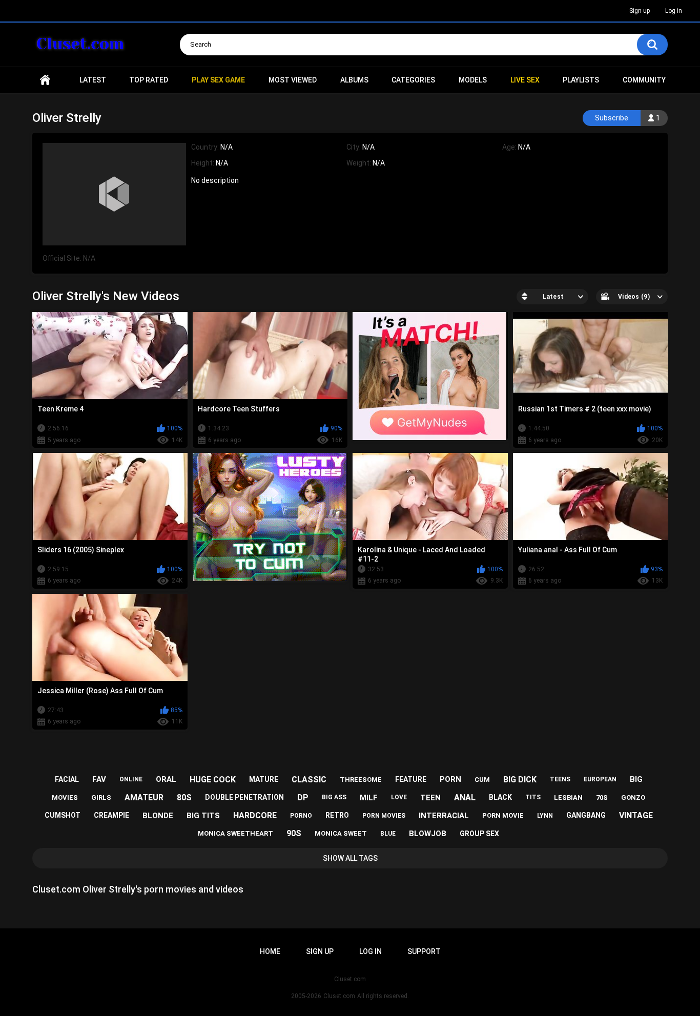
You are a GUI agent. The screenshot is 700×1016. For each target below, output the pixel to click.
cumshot (62, 815)
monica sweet (341, 833)
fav (99, 779)
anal (465, 797)
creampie (111, 815)
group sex (479, 834)
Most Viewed (293, 80)
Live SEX (525, 80)
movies (65, 797)
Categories (413, 80)
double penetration (244, 797)
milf (369, 797)
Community (644, 80)
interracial (444, 815)
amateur (144, 797)
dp (302, 797)
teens (560, 779)
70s (602, 797)
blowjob (427, 833)
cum (482, 779)
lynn (545, 815)
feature (410, 779)
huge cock (213, 779)
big (636, 779)
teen (430, 797)
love (399, 797)
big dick (520, 779)
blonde (157, 815)
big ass (334, 797)
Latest (92, 80)
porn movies (383, 815)
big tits (203, 815)
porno (301, 815)
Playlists (581, 80)
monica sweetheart (235, 833)
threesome (361, 779)
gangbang (586, 815)
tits (533, 797)
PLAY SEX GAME (218, 80)
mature (263, 779)
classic (309, 779)
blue (388, 833)
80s (184, 797)
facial (67, 779)
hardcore (255, 815)
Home (45, 80)
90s (293, 833)
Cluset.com (339, 996)
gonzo (633, 797)
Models (473, 80)
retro (337, 815)
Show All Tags (350, 858)
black (500, 797)
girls (101, 797)
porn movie (503, 815)
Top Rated (148, 80)
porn (450, 779)
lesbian (568, 797)
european (600, 779)
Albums (354, 80)
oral (166, 779)
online (130, 779)
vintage (636, 815)
